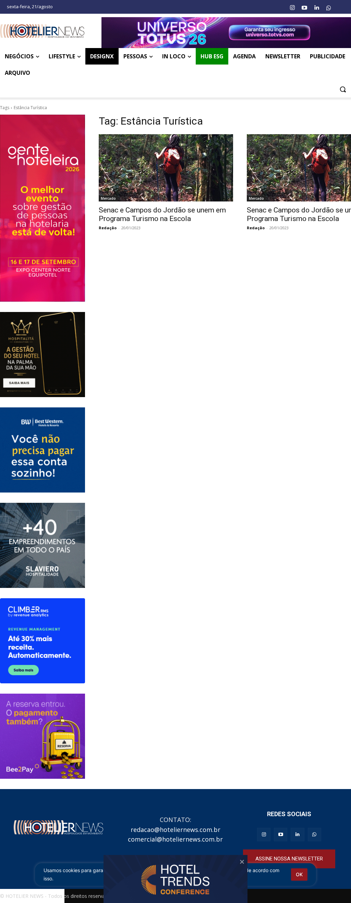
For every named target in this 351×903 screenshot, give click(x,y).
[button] (343, 89)
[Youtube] (304, 8)
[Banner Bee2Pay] (42, 736)
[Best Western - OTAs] (42, 450)
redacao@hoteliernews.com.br (175, 829)
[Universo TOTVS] (226, 32)
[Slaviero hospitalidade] (42, 545)
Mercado (108, 198)
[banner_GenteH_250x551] (42, 208)
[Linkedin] (316, 8)
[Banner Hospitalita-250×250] (42, 354)
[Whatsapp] (329, 8)
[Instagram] (292, 8)
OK (299, 874)
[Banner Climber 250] (42, 640)
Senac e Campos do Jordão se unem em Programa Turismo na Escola (162, 214)
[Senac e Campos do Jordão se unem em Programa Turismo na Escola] (166, 167)
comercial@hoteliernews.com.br (175, 839)
